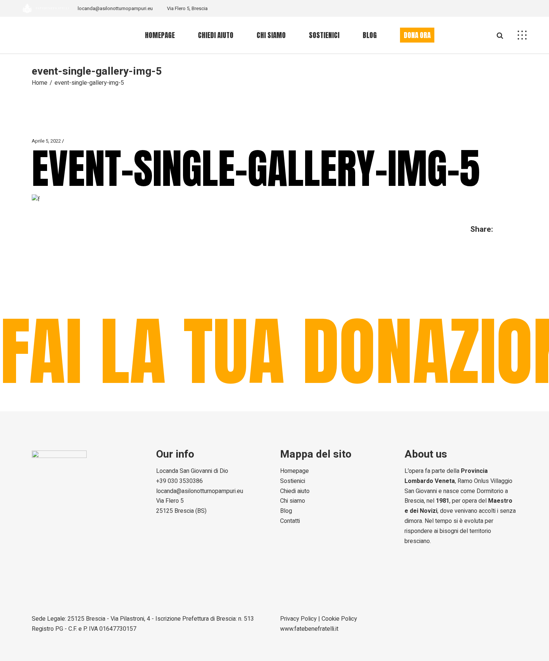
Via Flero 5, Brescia (187, 8)
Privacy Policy (298, 618)
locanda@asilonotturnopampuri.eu (115, 8)
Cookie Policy (339, 618)
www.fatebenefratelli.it (309, 628)
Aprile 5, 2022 (46, 140)
